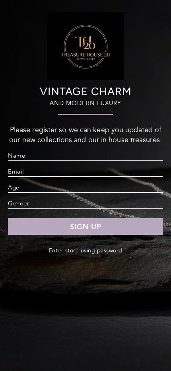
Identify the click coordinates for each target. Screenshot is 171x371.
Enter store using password (85, 250)
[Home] (85, 76)
